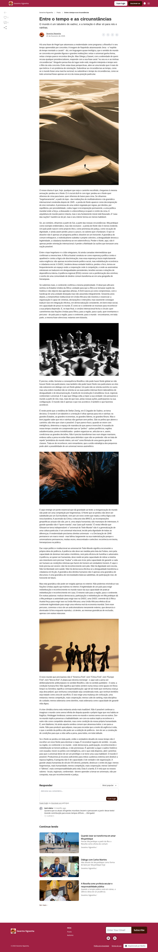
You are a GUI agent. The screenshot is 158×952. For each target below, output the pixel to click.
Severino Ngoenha (46, 13)
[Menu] (144, 3)
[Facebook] (115, 938)
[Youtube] (108, 938)
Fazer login (120, 3)
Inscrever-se (135, 3)
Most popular (108, 785)
